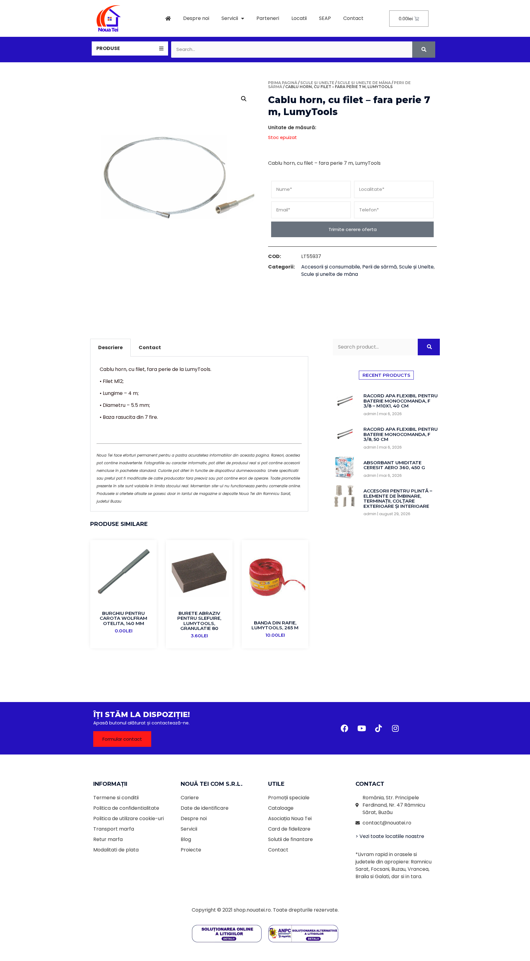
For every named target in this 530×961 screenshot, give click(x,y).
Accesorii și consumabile (330, 266)
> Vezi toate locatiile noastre (389, 836)
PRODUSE (108, 48)
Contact (353, 18)
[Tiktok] (378, 728)
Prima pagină (282, 82)
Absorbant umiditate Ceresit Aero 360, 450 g (394, 465)
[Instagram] (395, 728)
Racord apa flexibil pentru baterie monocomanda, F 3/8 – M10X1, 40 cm (400, 401)
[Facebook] (344, 728)
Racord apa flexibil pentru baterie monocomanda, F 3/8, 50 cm (400, 434)
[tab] (130, 48)
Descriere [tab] (110, 347)
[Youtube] (361, 728)
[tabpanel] (199, 434)
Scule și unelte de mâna (364, 82)
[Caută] (423, 49)
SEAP (325, 18)
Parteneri (267, 18)
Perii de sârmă (379, 266)
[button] (122, 739)
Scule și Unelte (317, 82)
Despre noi (196, 18)
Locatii (299, 18)
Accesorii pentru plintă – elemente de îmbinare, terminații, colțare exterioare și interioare (397, 498)
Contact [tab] (150, 347)
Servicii (229, 18)
